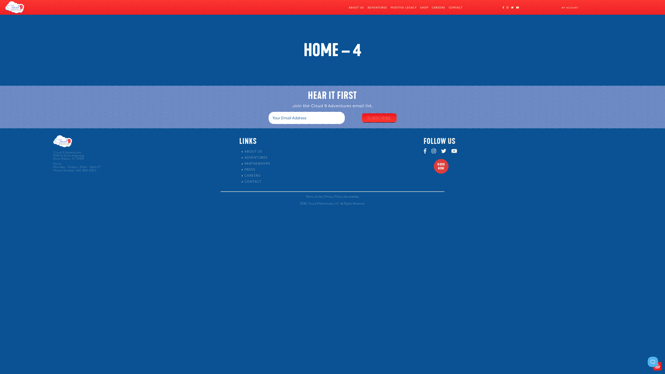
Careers (438, 7)
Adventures (377, 7)
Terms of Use (314, 196)
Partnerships (257, 163)
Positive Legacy (404, 7)
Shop (424, 7)
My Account (570, 7)
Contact (456, 7)
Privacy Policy (333, 196)
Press (250, 169)
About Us (356, 7)
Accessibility (351, 196)
